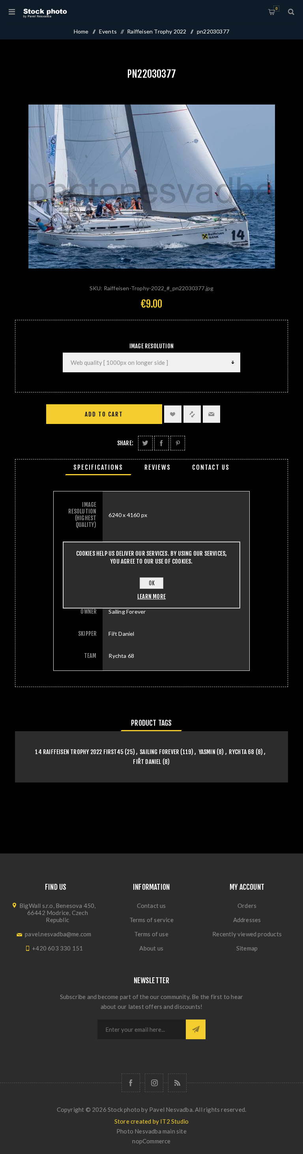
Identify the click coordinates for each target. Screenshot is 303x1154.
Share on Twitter (145, 443)
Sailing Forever (159, 752)
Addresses (247, 919)
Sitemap (247, 948)
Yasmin (206, 752)
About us (151, 948)
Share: (125, 443)
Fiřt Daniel (147, 762)
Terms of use (151, 933)
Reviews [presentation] (157, 467)
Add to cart (104, 414)
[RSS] (177, 1083)
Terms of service (151, 919)
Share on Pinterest (177, 443)
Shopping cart (276, 8)
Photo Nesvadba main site (151, 1131)
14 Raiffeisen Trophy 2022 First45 (79, 752)
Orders (247, 905)
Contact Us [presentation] (211, 467)
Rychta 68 (241, 752)
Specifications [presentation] (98, 467)
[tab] (98, 467)
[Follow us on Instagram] (154, 1083)
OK (152, 583)
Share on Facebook (161, 443)
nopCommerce (151, 1141)
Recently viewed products (247, 933)
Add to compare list (192, 414)
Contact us (151, 905)
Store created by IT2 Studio (151, 1121)
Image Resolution (151, 346)
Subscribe (196, 1029)
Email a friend (211, 414)
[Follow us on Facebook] (131, 1083)
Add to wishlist (172, 414)
